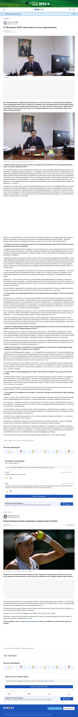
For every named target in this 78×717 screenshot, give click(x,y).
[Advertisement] (39, 89)
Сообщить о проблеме (55, 708)
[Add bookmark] (69, 694)
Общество (6, 18)
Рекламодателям (68, 708)
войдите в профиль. (49, 467)
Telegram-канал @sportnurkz (30, 621)
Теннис (10, 512)
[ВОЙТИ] (73, 9)
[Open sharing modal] (49, 694)
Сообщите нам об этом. (27, 440)
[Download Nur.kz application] (39, 3)
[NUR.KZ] (39, 9)
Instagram (67, 504)
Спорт (5, 512)
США (5, 655)
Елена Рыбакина (12, 655)
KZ (70, 9)
